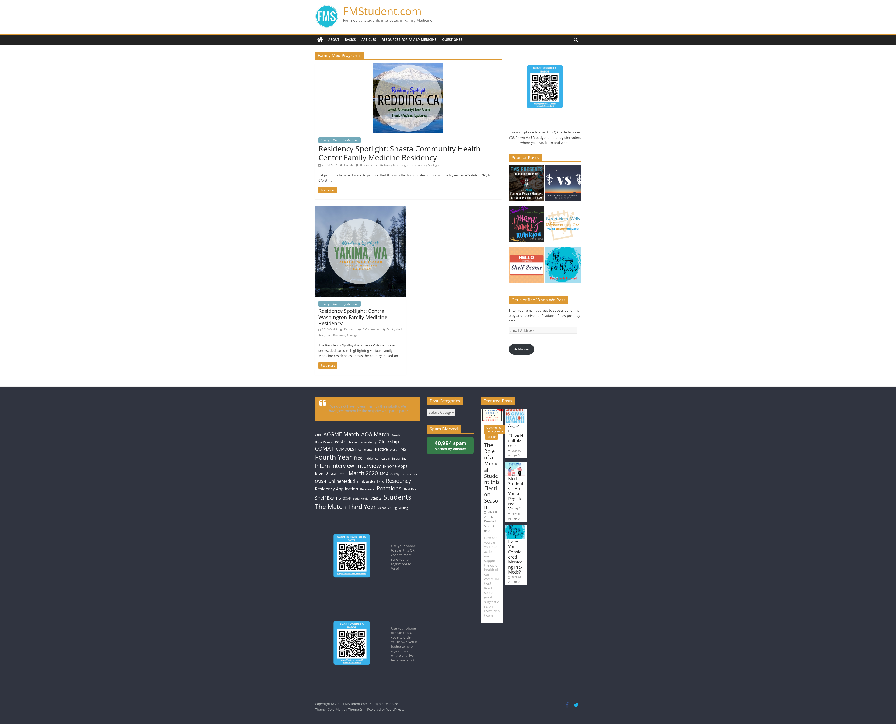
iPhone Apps (395, 466)
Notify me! (522, 349)
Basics (350, 39)
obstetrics (410, 474)
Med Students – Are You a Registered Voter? (515, 494)
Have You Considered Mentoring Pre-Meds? (516, 557)
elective (381, 449)
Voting (491, 437)
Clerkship (389, 441)
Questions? (452, 39)
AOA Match (375, 434)
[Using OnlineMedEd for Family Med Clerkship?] (526, 185)
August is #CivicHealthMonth (515, 435)
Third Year (362, 507)
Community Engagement (494, 430)
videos (382, 508)
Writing (403, 508)
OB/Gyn (395, 474)
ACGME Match (341, 434)
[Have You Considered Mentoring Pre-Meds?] (563, 267)
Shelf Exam (411, 489)
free (358, 458)
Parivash (350, 329)
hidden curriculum (377, 458)
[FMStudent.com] (320, 40)
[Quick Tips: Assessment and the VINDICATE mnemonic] (563, 226)
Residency (398, 480)
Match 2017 (338, 474)
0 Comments (368, 165)
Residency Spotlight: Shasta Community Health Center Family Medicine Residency (399, 152)
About (333, 39)
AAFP (318, 435)
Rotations (389, 488)
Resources (367, 489)
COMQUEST (346, 449)
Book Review (324, 442)
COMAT (324, 448)
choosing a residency (362, 442)
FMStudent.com (382, 11)
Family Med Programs (398, 165)
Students (397, 497)
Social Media (360, 498)
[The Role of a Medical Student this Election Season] (492, 411)
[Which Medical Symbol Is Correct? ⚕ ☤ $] (563, 185)
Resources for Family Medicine (409, 39)
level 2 (321, 473)
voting (392, 508)
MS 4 (384, 473)
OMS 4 (320, 481)
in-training (399, 458)
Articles (368, 39)
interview (368, 465)
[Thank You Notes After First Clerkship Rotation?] (526, 226)
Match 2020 (363, 473)
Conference (365, 449)
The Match (330, 506)
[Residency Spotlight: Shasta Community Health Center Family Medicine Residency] (408, 66)
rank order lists (370, 481)
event (393, 449)
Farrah (349, 165)
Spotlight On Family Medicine (339, 140)
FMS (402, 449)
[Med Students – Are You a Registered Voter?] (515, 464)
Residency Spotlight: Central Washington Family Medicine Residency (352, 317)
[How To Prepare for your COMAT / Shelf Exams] (526, 267)
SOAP (347, 498)
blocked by (454, 447)
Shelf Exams (328, 497)
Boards (396, 435)
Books (340, 441)
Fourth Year (333, 457)
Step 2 (375, 498)
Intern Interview (334, 465)
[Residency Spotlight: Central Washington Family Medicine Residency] (360, 209)
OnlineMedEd (341, 481)
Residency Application (336, 489)
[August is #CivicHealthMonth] (515, 411)
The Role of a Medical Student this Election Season (492, 475)
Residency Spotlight (427, 165)
